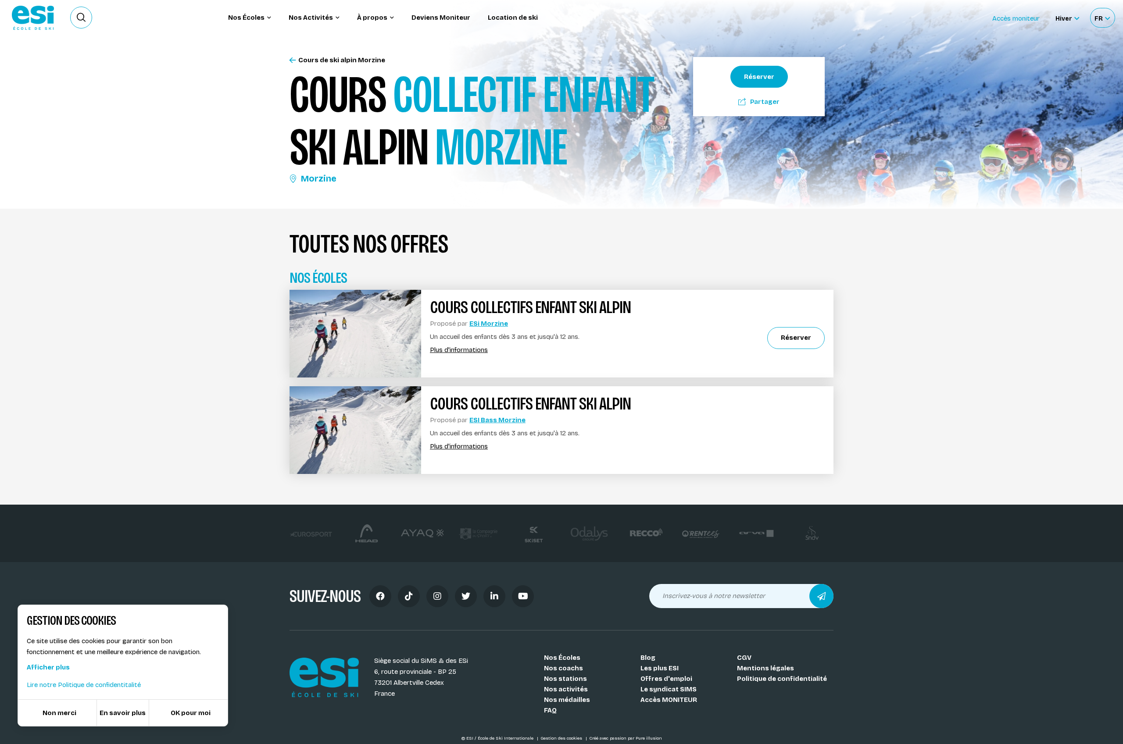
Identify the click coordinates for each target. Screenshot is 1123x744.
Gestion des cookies (561, 738)
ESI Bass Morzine (497, 420)
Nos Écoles (562, 658)
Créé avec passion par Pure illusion (625, 738)
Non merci (59, 713)
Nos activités (566, 689)
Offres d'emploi (666, 679)
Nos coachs (563, 668)
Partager (765, 102)
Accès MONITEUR (668, 700)
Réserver (759, 77)
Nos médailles (567, 700)
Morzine (318, 178)
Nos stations (565, 679)
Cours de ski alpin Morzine (341, 60)
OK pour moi (191, 713)
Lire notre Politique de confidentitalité (84, 685)
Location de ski (513, 17)
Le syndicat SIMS (668, 689)
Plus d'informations (459, 350)
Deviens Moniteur (440, 17)
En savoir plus (123, 713)
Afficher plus (48, 667)
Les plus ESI (659, 668)
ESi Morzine (488, 324)
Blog (647, 658)
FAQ (550, 710)
